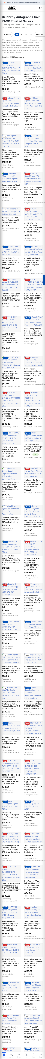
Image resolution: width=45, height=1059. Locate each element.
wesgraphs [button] (5, 976)
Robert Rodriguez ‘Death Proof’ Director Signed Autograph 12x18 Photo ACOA (33, 997)
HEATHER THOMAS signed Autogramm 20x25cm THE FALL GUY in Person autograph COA (10, 451)
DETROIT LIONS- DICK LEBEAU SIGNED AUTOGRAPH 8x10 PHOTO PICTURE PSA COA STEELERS (11, 779)
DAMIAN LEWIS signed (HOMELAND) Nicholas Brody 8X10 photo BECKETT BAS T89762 (11, 297)
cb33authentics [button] (7, 792)
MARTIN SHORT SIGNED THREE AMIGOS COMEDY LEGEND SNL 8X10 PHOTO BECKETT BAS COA (11, 339)
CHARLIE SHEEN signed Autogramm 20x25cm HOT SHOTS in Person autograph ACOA (11, 560)
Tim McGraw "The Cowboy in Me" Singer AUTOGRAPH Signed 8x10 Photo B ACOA (33, 448)
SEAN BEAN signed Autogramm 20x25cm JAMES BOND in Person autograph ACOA (33, 262)
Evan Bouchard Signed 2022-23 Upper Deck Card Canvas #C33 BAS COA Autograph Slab (11, 602)
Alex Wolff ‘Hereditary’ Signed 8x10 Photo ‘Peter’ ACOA (33, 815)
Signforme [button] (39, 87)
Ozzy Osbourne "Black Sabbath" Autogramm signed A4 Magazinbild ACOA (11, 188)
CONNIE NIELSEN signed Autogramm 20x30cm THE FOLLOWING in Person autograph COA (11, 376)
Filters (8, 34)
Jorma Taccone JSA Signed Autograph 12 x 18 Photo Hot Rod (11, 220)
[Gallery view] (17, 34)
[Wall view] (26, 34)
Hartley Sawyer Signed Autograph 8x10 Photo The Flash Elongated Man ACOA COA (33, 153)
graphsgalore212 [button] (30, 754)
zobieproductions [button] (7, 681)
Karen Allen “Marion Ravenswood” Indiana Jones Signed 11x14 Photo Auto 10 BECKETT (33, 963)
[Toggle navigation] (4, 8)
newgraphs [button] (38, 457)
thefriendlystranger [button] (8, 167)
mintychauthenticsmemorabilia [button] (34, 203)
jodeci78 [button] (17, 92)
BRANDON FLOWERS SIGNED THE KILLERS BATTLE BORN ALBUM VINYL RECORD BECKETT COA (33, 298)
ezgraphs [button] (17, 306)
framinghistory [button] (6, 828)
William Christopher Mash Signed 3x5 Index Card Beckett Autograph (10, 1030)
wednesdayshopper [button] (31, 344)
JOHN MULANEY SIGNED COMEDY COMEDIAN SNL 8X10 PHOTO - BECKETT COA (10, 963)
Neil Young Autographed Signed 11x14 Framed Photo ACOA (10, 816)
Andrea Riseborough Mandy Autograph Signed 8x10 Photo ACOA (10, 997)
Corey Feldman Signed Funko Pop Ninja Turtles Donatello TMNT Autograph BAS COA (33, 116)
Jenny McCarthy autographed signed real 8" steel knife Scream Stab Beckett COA (32, 925)
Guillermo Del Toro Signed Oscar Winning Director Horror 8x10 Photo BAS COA (33, 483)
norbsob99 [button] (38, 427)
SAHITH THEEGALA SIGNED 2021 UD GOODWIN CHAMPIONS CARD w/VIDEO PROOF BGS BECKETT (33, 415)
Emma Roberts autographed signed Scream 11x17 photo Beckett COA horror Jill (33, 372)
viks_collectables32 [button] (8, 717)
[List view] (21, 34)
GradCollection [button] (7, 860)
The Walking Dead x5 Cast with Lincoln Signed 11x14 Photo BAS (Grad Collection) (11, 848)
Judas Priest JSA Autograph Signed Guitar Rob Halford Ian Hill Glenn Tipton (33, 1030)
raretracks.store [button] (7, 500)
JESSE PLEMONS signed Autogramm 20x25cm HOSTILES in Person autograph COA (33, 77)
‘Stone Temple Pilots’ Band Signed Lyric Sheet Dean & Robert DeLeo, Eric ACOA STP (33, 332)
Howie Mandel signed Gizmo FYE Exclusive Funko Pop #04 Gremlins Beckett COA (33, 191)
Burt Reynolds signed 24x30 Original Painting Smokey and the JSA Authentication (33, 669)
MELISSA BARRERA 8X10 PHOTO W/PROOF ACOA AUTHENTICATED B (9, 636)
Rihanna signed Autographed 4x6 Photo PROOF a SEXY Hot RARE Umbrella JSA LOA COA (10, 154)
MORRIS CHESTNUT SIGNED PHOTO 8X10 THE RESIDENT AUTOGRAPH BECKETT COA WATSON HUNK (33, 741)
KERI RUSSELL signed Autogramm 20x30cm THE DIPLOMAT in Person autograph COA (33, 705)
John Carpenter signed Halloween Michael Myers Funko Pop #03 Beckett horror (33, 848)
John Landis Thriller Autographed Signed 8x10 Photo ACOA (32, 633)
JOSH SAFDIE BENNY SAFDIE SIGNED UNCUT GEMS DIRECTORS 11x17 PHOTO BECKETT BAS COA (11, 415)
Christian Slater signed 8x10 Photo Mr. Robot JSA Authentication (11, 520)
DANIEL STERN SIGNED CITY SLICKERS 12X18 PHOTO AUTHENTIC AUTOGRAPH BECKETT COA (11, 888)
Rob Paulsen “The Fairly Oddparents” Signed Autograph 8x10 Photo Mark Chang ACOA (32, 885)
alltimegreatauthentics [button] (31, 240)
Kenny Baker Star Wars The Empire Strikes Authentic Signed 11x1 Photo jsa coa (11, 705)
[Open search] (40, 8)
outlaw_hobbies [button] (29, 643)
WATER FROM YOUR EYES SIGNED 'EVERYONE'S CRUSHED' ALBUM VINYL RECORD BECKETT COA (32, 563)
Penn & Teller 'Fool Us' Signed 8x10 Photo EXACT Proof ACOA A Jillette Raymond (10, 261)
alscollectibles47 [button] (7, 648)
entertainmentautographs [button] (10, 125)
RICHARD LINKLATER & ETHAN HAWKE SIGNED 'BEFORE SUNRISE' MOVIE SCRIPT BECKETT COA (33, 782)
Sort (31, 34)
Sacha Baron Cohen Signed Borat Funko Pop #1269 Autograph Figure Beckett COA (11, 113)
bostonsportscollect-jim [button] (10, 615)
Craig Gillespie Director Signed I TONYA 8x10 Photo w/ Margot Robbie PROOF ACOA (11, 81)
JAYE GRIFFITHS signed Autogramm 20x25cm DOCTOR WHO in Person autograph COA (10, 925)
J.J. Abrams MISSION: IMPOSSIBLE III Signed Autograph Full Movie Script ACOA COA (11, 740)
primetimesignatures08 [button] (32, 611)
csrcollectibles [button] (7, 530)
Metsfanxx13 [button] (16, 351)
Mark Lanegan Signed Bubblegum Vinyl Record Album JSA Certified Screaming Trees (11, 487)
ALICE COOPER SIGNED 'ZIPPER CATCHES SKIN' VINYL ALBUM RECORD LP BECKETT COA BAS (33, 227)
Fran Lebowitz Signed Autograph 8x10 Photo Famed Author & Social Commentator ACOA (33, 523)
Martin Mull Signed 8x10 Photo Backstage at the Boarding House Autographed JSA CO (11, 669)
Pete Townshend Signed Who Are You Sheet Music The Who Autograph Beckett (33, 599)
